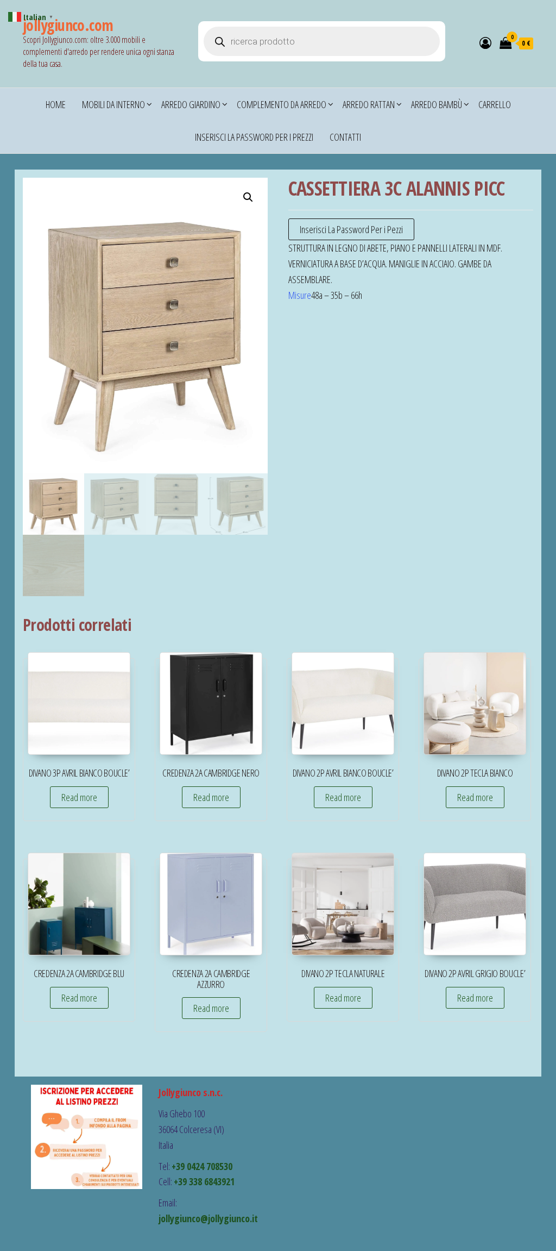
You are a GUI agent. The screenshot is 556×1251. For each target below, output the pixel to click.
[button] (248, 197)
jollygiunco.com (68, 25)
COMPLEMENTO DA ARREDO (281, 104)
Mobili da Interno (113, 104)
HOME (56, 104)
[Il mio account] (485, 42)
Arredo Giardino (190, 104)
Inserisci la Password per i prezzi (254, 136)
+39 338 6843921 (204, 1181)
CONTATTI (345, 136)
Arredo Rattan (369, 104)
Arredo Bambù (436, 104)
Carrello (494, 104)
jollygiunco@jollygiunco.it (208, 1218)
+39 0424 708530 (202, 1166)
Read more (79, 797)
